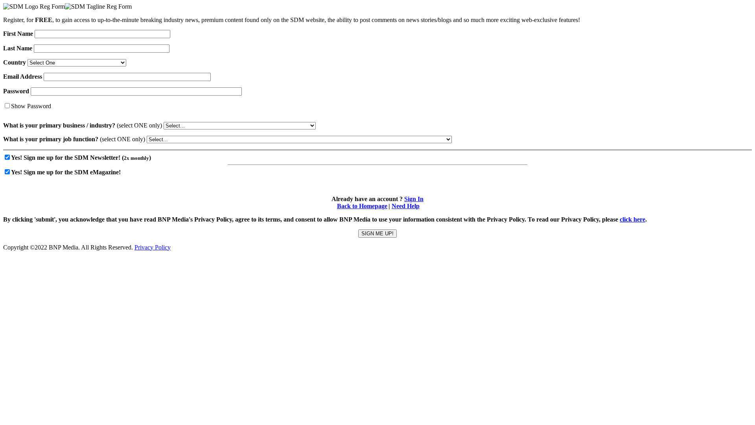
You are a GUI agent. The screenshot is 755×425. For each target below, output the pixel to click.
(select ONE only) (82, 125)
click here (632, 219)
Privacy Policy (152, 247)
